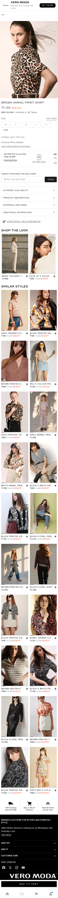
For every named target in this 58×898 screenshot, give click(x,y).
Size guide (51, 119)
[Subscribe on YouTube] (23, 867)
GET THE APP (47, 5)
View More (6, 835)
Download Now (10, 160)
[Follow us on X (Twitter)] (10, 867)
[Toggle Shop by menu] (55, 843)
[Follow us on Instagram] (17, 867)
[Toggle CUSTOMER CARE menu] (55, 856)
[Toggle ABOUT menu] (55, 850)
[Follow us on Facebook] (4, 867)
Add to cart (29, 884)
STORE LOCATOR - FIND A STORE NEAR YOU (24, 221)
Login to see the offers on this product (15, 146)
